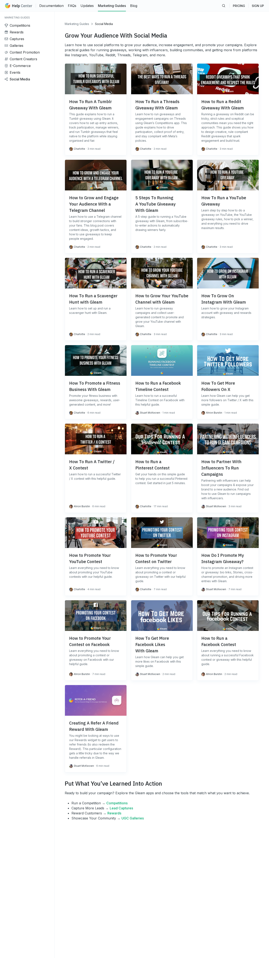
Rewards (114, 813)
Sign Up (258, 6)
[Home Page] (7, 5)
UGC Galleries (132, 818)
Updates (87, 6)
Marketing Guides (112, 6)
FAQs (72, 6)
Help (22, 5)
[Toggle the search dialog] (223, 5)
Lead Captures (121, 808)
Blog (133, 6)
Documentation (51, 6)
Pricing (239, 6)
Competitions (117, 803)
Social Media (104, 24)
